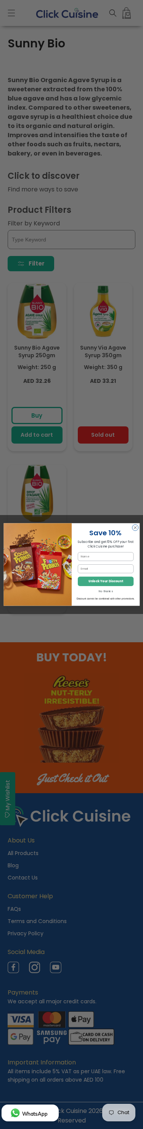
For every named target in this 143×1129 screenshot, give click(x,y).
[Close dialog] (135, 528)
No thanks (105, 591)
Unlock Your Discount (105, 581)
